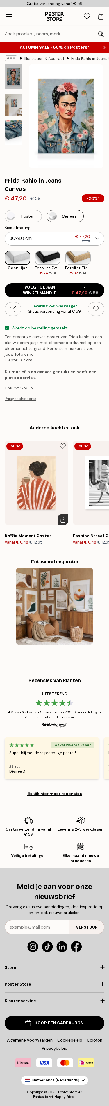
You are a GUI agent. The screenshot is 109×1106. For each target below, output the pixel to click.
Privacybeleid (54, 1048)
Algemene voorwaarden (30, 1040)
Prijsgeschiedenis (20, 398)
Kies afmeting (18, 227)
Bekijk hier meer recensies (54, 793)
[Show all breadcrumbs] (11, 58)
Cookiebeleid (69, 1040)
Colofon (94, 1040)
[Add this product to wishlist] (96, 309)
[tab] (87, 16)
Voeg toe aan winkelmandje (61, 290)
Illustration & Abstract (44, 58)
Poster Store (67, 1092)
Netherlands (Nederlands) (55, 1080)
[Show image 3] (13, 132)
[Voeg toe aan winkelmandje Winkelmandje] (63, 519)
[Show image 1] (13, 76)
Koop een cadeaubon (59, 1023)
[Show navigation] (9, 16)
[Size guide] (13, 309)
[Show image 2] (13, 105)
